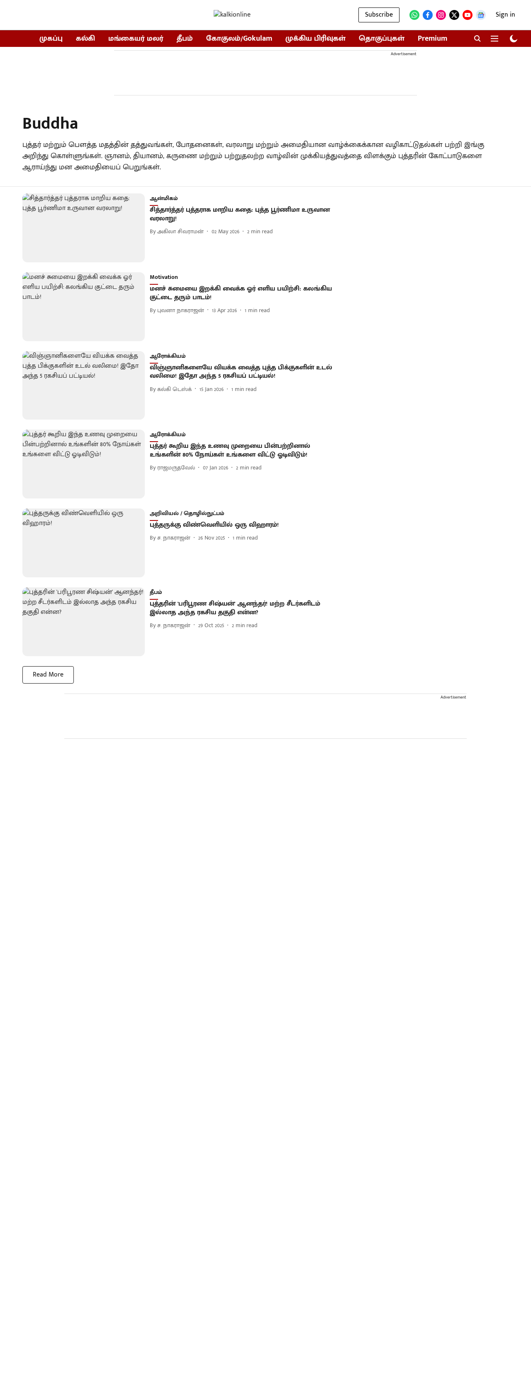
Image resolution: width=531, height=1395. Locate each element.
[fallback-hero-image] (86, 227)
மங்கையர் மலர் (135, 38)
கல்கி (85, 38)
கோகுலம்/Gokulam (239, 38)
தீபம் (185, 38)
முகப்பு (51, 38)
